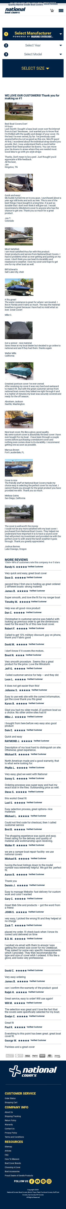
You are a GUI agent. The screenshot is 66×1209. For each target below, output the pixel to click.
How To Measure (12, 1159)
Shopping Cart (11, 1102)
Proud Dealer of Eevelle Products (19, 1176)
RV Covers (40, 1195)
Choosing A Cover (12, 1167)
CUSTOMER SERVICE (20, 1093)
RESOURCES (14, 1142)
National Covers (12, 1192)
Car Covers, (32, 1195)
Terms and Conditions (14, 1137)
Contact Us (9, 1129)
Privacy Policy (11, 1133)
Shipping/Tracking (13, 1116)
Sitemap (8, 1147)
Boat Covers (23, 1192)
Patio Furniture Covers (44, 1192)
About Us (9, 1112)
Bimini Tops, (32, 1192)
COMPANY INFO (16, 1107)
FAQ (6, 1155)
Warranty (9, 1124)
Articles (8, 1151)
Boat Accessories (12, 1171)
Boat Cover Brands (13, 1163)
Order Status (10, 1098)
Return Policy (10, 1120)
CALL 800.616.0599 (17, 3)
